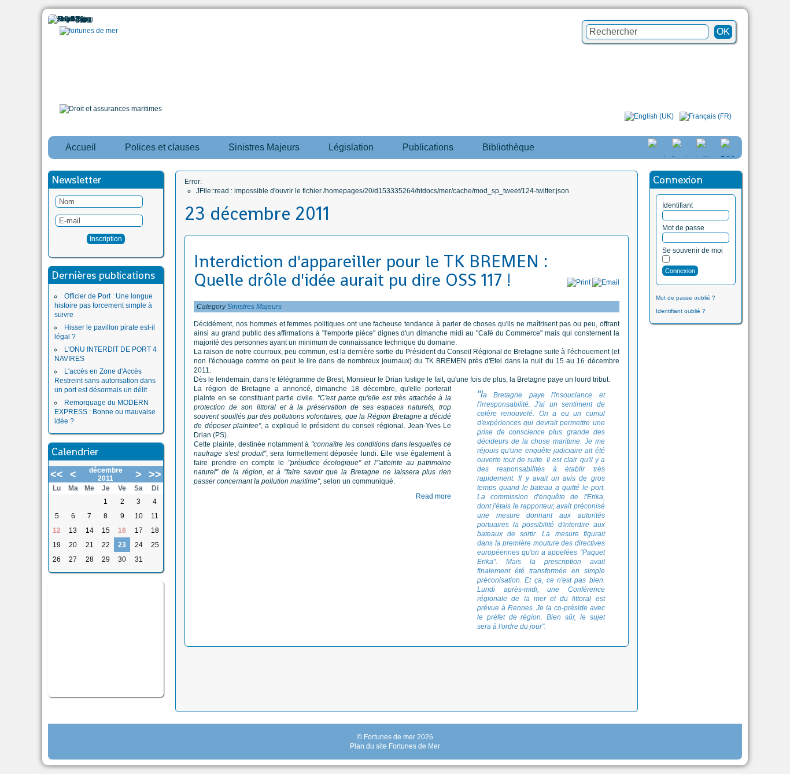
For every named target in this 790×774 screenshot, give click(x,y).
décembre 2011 (106, 474)
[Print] (578, 282)
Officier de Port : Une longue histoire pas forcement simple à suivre (103, 305)
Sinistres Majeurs (254, 307)
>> (155, 474)
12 (57, 530)
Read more (433, 496)
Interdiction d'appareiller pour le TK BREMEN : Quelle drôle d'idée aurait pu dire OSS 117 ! (371, 270)
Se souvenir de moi (692, 250)
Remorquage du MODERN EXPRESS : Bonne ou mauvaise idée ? (105, 412)
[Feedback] (782, 377)
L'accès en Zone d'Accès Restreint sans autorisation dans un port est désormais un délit (105, 380)
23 (122, 545)
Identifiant (677, 205)
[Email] (605, 282)
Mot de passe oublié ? (685, 297)
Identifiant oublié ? (681, 311)
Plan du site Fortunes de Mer (395, 746)
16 (122, 530)
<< (56, 474)
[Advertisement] (106, 639)
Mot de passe (683, 228)
